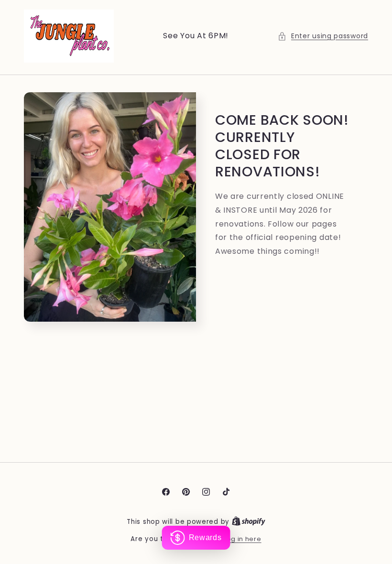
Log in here (242, 538)
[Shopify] (248, 521)
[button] (323, 36)
